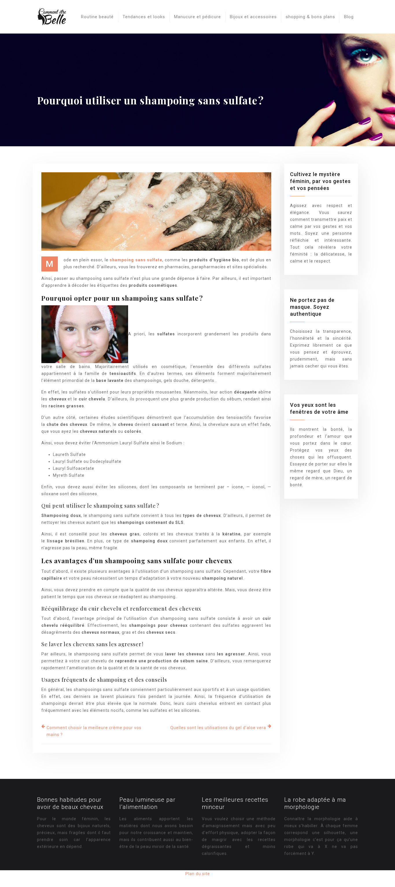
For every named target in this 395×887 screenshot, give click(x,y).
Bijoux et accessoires (253, 16)
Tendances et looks (144, 16)
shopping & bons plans (310, 16)
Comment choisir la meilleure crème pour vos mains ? (94, 731)
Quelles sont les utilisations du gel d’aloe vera (218, 727)
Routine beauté (97, 16)
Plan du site (197, 873)
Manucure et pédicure (197, 16)
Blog (349, 16)
